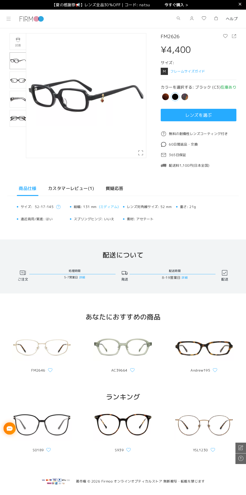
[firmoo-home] (32, 18)
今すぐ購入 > (176, 4)
